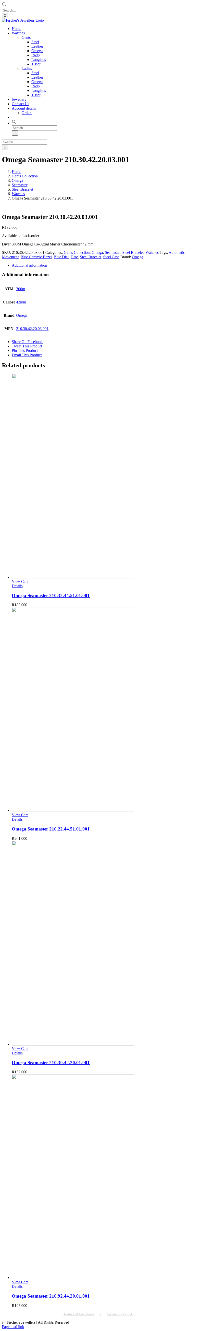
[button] (4, 5)
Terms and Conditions (78, 1314)
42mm (21, 302)
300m (20, 289)
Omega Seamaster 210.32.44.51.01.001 (51, 595)
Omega (97, 252)
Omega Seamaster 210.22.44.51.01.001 (51, 828)
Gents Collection (77, 252)
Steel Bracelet (133, 252)
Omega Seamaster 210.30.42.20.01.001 (51, 1062)
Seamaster (112, 252)
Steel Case (111, 257)
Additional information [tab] (29, 265)
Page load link (13, 1327)
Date (74, 257)
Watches (152, 252)
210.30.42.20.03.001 (32, 329)
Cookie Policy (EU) (121, 1314)
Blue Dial (61, 257)
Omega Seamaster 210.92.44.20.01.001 (51, 1296)
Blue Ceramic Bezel (36, 257)
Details (17, 586)
